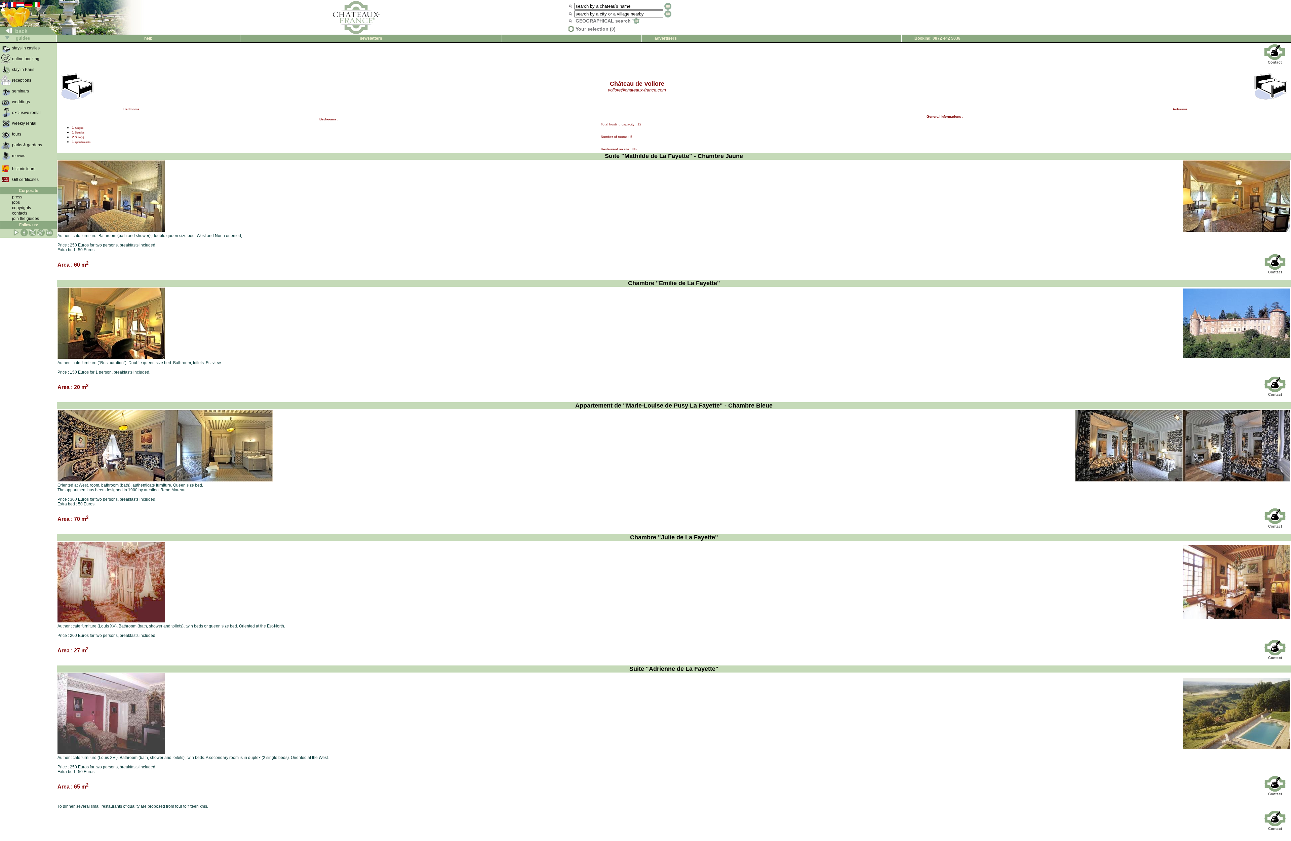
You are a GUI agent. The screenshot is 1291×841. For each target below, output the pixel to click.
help (148, 38)
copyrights (21, 207)
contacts (19, 213)
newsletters (371, 38)
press (17, 197)
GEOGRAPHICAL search (604, 21)
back (21, 31)
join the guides (25, 218)
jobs (16, 202)
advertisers (666, 38)
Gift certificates (25, 179)
